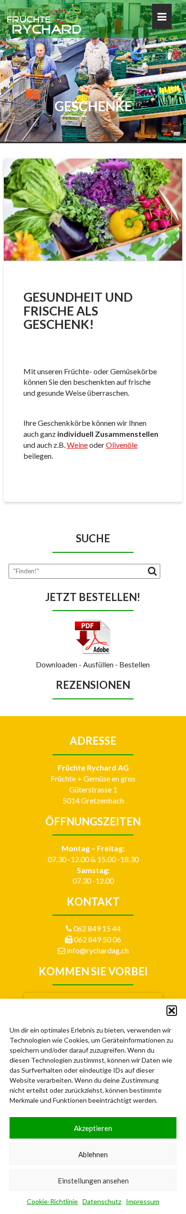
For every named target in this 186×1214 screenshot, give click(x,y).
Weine (77, 444)
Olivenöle (121, 444)
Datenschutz (102, 1201)
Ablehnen (93, 1154)
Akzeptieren (93, 1128)
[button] (171, 1010)
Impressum (142, 1201)
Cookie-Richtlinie (52, 1201)
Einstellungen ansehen (93, 1180)
